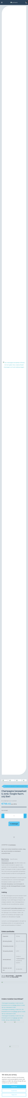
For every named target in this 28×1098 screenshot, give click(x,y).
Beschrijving (5, 859)
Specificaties (13, 859)
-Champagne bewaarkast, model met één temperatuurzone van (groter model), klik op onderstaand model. (13, 1011)
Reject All (14, 1094)
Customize (14, 1090)
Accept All (14, 1086)
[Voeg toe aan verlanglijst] (14, 837)
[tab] (5, 859)
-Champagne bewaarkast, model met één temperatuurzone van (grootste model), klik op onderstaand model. (12, 1018)
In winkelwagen (14, 823)
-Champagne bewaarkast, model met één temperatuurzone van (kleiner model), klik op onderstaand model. (13, 1005)
